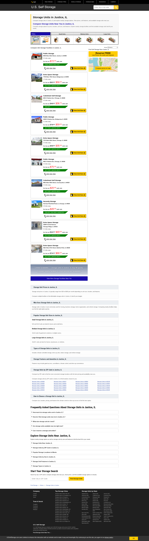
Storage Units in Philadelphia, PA (63, 502)
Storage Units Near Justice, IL (42, 443)
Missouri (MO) (85, 507)
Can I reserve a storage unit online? (44, 430)
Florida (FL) (106, 497)
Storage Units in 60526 (60, 383)
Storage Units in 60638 (38, 385)
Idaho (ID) (106, 499)
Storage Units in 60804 (82, 381)
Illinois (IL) (84, 500)
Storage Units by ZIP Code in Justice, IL (46, 448)
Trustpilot (35, 504)
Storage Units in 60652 (82, 385)
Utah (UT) (84, 519)
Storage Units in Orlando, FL (61, 519)
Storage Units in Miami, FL (61, 505)
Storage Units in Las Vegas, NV (62, 521)
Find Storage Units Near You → (42, 532)
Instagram (35, 507)
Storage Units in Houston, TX (62, 499)
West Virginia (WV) (97, 521)
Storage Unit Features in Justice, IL (44, 461)
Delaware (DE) (96, 497)
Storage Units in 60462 (103, 387)
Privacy (35, 495)
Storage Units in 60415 (38, 390)
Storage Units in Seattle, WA (61, 514)
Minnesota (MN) (96, 505)
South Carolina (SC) (108, 516)
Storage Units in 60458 (38, 381)
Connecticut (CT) (86, 497)
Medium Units (85, 34)
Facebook (35, 506)
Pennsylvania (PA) (86, 516)
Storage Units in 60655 (82, 383)
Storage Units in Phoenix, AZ (62, 500)
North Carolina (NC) (97, 512)
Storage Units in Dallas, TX (61, 504)
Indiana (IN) (95, 500)
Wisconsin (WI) (107, 521)
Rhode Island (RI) (97, 516)
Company (113, 2)
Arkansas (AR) (85, 495)
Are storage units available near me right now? (48, 426)
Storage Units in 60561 (60, 390)
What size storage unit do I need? (44, 421)
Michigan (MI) (85, 505)
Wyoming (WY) (85, 523)
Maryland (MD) (96, 504)
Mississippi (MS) (107, 505)
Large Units (107, 34)
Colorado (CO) (107, 495)
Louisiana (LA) (107, 502)
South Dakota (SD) (86, 518)
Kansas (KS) (85, 502)
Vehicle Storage (76, 2)
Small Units (62, 34)
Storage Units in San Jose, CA (62, 512)
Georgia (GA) (85, 499)
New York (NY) (85, 512)
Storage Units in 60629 (60, 387)
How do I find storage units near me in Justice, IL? (49, 417)
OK (134, 538)
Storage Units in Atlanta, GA (61, 507)
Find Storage (49, 2)
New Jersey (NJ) (107, 509)
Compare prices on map (103, 68)
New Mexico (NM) (108, 511)
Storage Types (62, 2)
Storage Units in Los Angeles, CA (63, 495)
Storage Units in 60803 (60, 385)
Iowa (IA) (106, 500)
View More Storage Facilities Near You (59, 278)
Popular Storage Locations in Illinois (45, 452)
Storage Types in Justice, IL (42, 466)
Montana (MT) (96, 507)
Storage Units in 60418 (103, 385)
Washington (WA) (86, 521)
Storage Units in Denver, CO (61, 516)
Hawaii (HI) (95, 499)
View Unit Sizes (79, 68)
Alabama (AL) (85, 493)
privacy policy (109, 537)
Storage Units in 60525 (38, 387)
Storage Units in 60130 (103, 381)
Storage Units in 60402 (103, 383)
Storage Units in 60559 (82, 387)
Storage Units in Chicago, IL (61, 497)
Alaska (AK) (95, 493)
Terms (34, 497)
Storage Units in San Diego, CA (62, 511)
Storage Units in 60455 (38, 383)
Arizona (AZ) (107, 493)
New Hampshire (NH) (96, 510)
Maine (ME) (84, 504)
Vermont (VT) (96, 519)
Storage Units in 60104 (103, 390)
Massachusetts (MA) (108, 504)
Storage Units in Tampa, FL (61, 518)
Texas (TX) (106, 518)
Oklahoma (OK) (96, 514)
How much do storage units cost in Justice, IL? (48, 412)
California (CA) (96, 495)
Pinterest (35, 509)
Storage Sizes (90, 2)
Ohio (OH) (84, 514)
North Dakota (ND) (108, 512)
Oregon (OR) (107, 514)
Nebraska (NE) (107, 507)
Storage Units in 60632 (82, 390)
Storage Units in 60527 (60, 381)
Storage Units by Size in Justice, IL (44, 457)
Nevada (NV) (85, 509)
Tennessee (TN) (96, 518)
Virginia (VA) (107, 519)
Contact (35, 493)
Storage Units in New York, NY (62, 493)
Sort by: (106, 47)
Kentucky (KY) (96, 502)
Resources (102, 2)
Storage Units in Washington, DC (63, 509)
